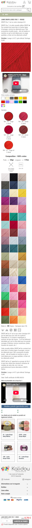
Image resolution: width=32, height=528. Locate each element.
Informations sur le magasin (10, 484)
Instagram (27, 479)
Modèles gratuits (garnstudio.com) (16, 406)
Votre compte (5, 494)
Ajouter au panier (21, 521)
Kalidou (3, 487)
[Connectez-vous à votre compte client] (24, 2)
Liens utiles (5, 490)
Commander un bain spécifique (14, 6)
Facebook (6, 479)
